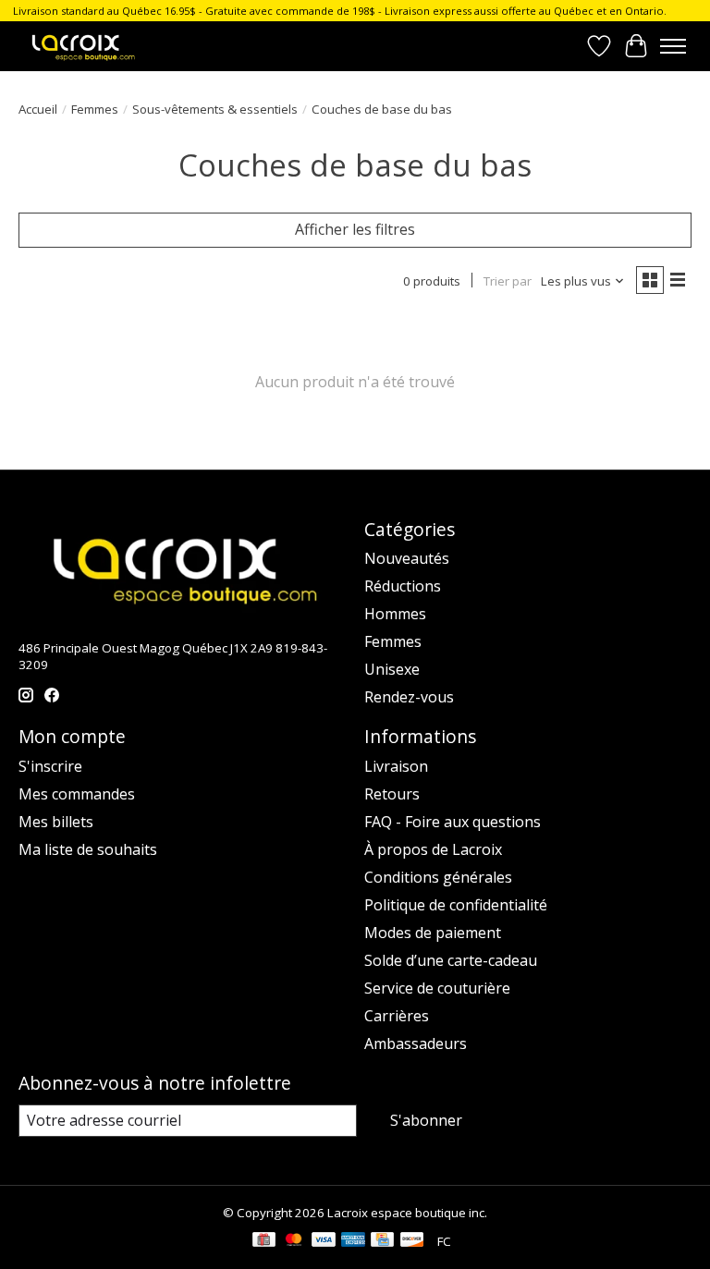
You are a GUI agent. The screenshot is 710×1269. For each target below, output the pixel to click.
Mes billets (55, 821)
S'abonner (426, 1120)
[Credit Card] (382, 1241)
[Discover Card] (412, 1241)
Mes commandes (76, 794)
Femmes (94, 109)
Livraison (396, 766)
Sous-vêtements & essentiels (215, 109)
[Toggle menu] (673, 46)
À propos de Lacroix (433, 849)
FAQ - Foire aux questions (452, 821)
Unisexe (392, 669)
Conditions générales (438, 877)
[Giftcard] (263, 1241)
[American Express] (353, 1241)
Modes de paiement (432, 932)
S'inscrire (50, 766)
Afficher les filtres (355, 229)
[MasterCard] (294, 1241)
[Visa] (324, 1241)
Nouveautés (406, 558)
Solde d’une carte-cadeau (450, 960)
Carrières (396, 1016)
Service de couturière (437, 988)
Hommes (395, 614)
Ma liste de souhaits (87, 849)
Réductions (402, 586)
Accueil (37, 109)
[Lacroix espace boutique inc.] (82, 46)
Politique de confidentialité (455, 905)
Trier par (508, 281)
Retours (392, 794)
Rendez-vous (409, 697)
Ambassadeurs (415, 1043)
